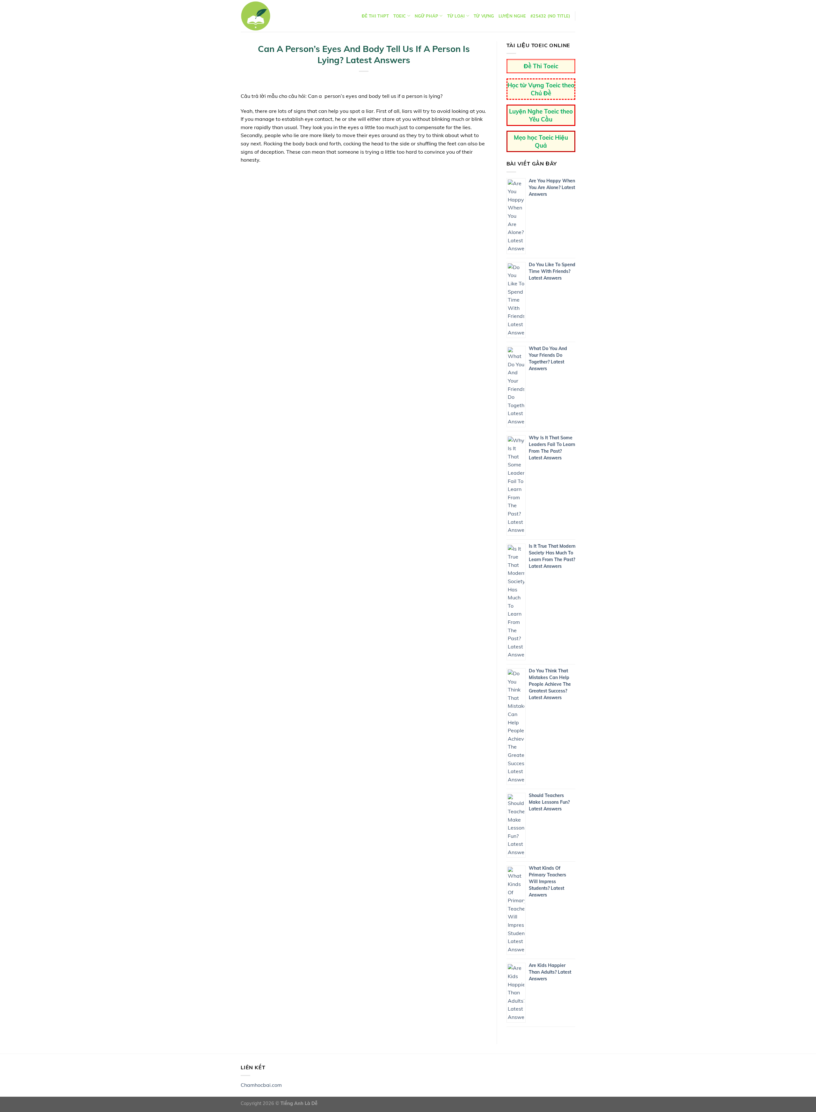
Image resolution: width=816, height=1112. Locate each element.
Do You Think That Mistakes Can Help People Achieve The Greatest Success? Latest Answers (550, 684)
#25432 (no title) (550, 15)
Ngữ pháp (426, 15)
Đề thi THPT (375, 15)
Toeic (399, 15)
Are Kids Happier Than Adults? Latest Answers (550, 972)
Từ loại (456, 15)
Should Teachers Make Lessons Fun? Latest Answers (549, 802)
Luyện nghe (512, 15)
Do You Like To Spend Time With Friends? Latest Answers (552, 271)
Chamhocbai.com (261, 1085)
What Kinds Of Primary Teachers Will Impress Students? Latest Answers (547, 881)
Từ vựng (484, 15)
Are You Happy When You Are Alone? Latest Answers (552, 187)
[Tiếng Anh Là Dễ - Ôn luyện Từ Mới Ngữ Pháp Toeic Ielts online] (256, 16)
